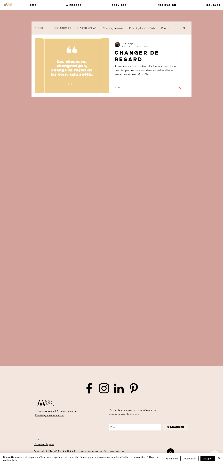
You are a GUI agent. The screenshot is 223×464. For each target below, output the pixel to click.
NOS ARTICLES (62, 28)
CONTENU (41, 28)
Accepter (207, 458)
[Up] (170, 452)
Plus (163, 28)
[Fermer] (219, 458)
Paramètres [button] (172, 458)
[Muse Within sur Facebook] (89, 388)
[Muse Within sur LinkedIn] (119, 388)
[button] (61, 5)
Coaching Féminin (113, 28)
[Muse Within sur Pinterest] (134, 388)
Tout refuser (189, 458)
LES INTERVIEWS (86, 28)
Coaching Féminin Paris (142, 28)
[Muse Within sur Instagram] (104, 388)
